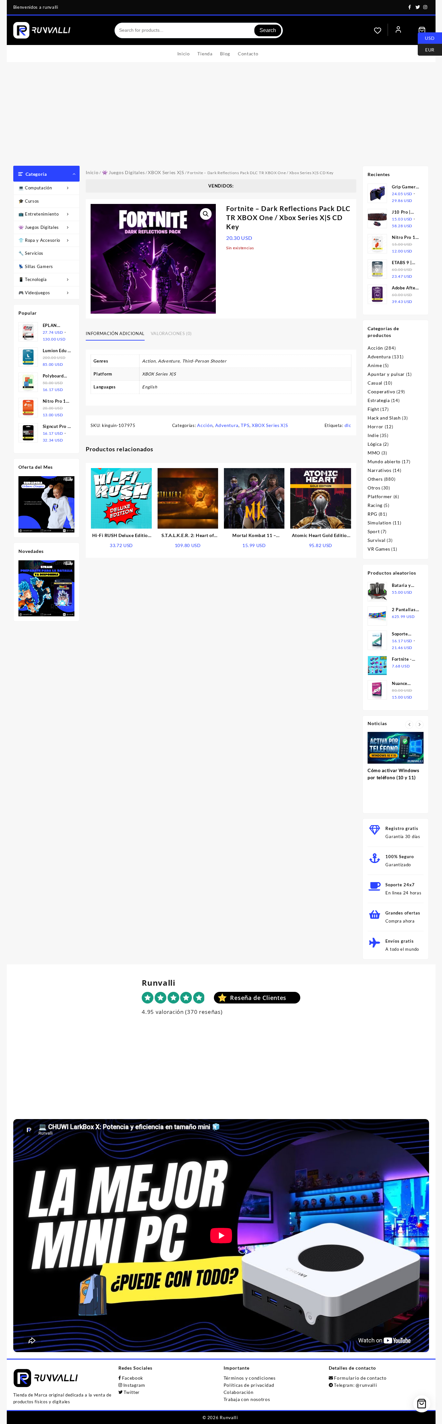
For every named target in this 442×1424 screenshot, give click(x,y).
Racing (375, 505)
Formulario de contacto (360, 1378)
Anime (375, 365)
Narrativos (380, 470)
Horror (375, 426)
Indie (373, 435)
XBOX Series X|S (166, 172)
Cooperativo (381, 391)
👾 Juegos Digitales (38, 227)
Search (268, 30)
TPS (245, 425)
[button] (206, 214)
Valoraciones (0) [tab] (171, 333)
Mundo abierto (384, 461)
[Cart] (422, 30)
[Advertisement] (221, 117)
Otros (374, 487)
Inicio (92, 172)
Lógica (375, 444)
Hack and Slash (384, 417)
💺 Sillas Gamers (35, 266)
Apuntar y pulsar (386, 374)
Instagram (134, 1385)
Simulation (380, 522)
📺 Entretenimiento (38, 214)
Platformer (380, 496)
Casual (375, 383)
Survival (377, 540)
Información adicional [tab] (115, 333)
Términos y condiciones (250, 1378)
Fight (373, 409)
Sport (374, 531)
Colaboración (239, 1392)
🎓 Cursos (28, 201)
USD (426, 37)
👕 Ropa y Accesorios (40, 240)
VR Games (379, 549)
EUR (426, 49)
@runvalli (366, 1385)
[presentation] (409, 725)
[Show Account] (398, 30)
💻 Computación (35, 187)
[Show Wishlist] (381, 30)
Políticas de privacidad (249, 1385)
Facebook (132, 1378)
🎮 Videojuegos (34, 292)
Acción (205, 425)
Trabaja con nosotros (247, 1399)
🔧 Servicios (31, 253)
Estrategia (379, 400)
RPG (372, 514)
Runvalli (229, 1417)
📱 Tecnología (32, 279)
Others (375, 479)
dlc (348, 425)
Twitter (132, 1392)
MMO (374, 452)
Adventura (226, 425)
